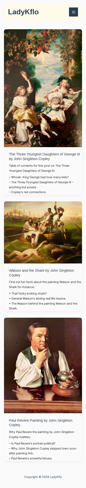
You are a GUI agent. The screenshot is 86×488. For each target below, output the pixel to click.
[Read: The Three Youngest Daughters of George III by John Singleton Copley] (43, 88)
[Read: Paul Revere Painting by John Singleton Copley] (43, 365)
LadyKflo (23, 12)
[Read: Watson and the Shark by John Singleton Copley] (43, 232)
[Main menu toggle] (73, 12)
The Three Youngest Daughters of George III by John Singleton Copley (44, 156)
